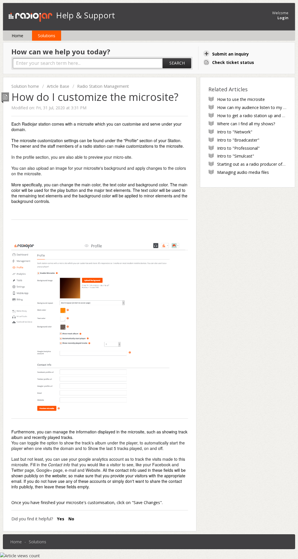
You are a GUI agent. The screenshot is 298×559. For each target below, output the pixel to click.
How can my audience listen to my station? (257, 107)
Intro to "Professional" (238, 148)
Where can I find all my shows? (246, 123)
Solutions (46, 35)
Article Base (58, 86)
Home (17, 35)
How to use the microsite (241, 99)
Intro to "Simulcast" (235, 156)
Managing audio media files (243, 172)
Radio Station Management (103, 86)
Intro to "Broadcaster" (238, 140)
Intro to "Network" (234, 132)
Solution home (25, 86)
